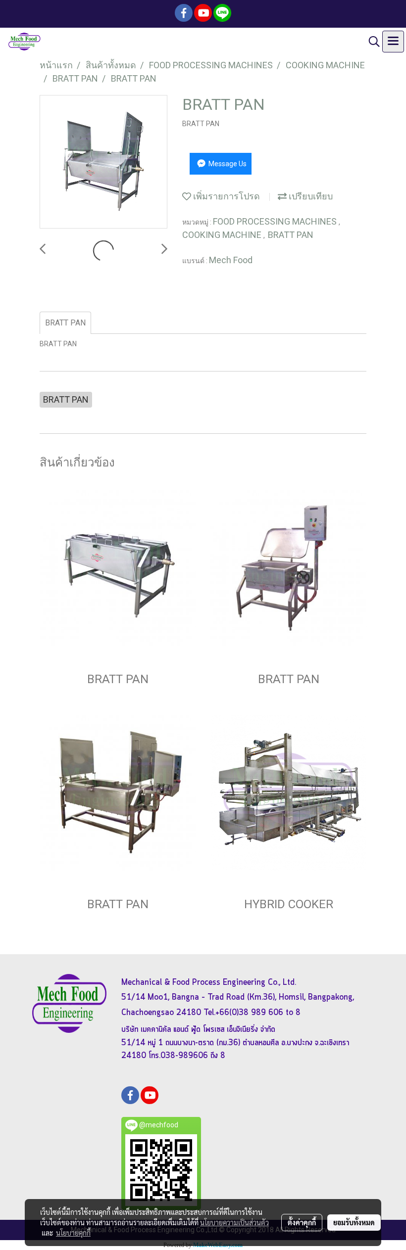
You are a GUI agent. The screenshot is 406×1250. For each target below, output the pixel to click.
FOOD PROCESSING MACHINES (276, 221)
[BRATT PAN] (103, 162)
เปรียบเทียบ (310, 196)
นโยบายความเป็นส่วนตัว (234, 1222)
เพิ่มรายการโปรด (225, 196)
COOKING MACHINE (222, 235)
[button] (371, 41)
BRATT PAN (290, 235)
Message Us (227, 164)
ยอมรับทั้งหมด (354, 1222)
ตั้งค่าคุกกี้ (302, 1222)
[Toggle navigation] (393, 41)
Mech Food (231, 260)
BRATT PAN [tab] (65, 322)
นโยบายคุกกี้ (73, 1232)
